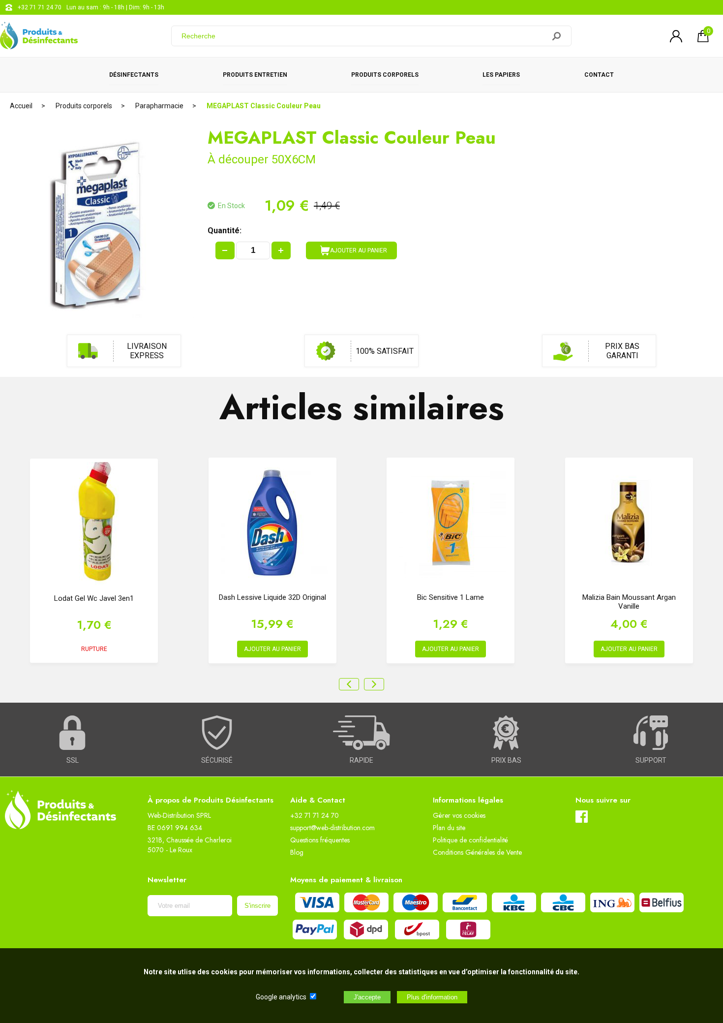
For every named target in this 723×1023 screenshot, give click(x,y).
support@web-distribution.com (332, 828)
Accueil (21, 106)
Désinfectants (133, 74)
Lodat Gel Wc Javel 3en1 (94, 598)
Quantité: (224, 230)
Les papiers (501, 74)
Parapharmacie (159, 106)
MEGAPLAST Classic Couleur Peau (264, 106)
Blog (296, 852)
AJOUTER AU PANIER (358, 250)
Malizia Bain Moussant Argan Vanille (629, 602)
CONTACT (599, 74)
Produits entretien (255, 74)
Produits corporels (385, 74)
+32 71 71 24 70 (39, 7)
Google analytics (281, 997)
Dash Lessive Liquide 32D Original (272, 597)
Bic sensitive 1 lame (450, 597)
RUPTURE (94, 649)
